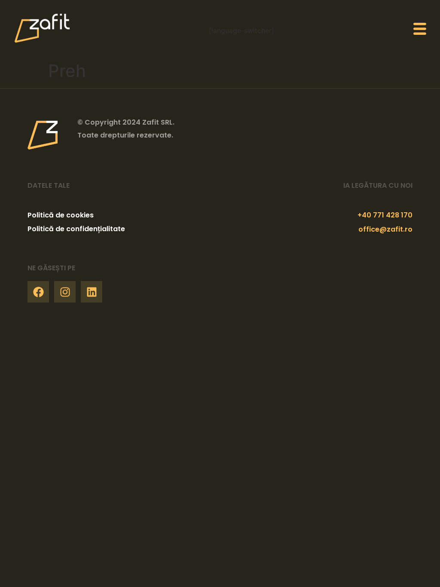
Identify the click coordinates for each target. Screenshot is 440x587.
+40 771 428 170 (385, 215)
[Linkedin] (91, 292)
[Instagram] (65, 292)
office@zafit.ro (385, 229)
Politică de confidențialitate (76, 229)
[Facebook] (38, 292)
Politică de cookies (61, 215)
